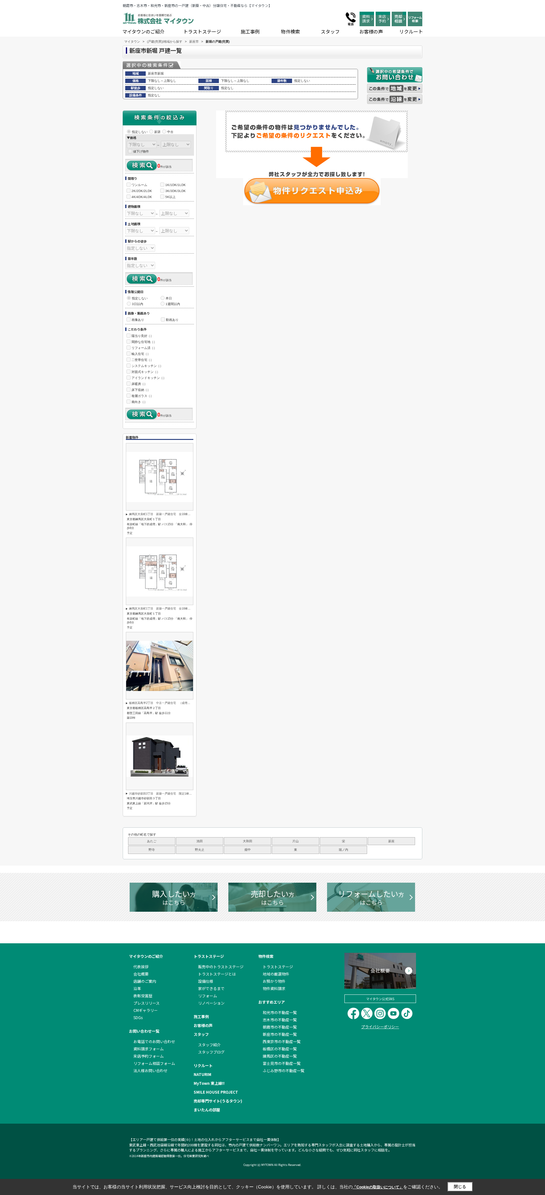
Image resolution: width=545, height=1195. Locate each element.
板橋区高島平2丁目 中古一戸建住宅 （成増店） (161, 703)
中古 (170, 132)
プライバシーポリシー (380, 1026)
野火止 (199, 849)
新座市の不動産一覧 (280, 1034)
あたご (151, 841)
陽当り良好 (142, 336)
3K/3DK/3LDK (175, 191)
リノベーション (211, 1003)
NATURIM (202, 1074)
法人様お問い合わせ (150, 1070)
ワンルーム (139, 185)
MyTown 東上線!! (209, 1083)
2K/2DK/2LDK (142, 191)
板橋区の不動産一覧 (280, 1048)
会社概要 (141, 973)
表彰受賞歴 (142, 995)
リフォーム (207, 995)
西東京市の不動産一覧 (282, 1041)
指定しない (140, 132)
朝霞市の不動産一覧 (280, 1027)
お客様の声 (371, 31)
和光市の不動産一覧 (280, 1012)
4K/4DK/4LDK (142, 197)
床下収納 (140, 390)
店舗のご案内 (144, 981)
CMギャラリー (145, 1010)
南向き (138, 402)
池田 (199, 841)
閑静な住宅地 (143, 342)
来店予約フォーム (148, 1056)
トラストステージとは (217, 973)
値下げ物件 (141, 151)
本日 (169, 298)
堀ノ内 (343, 849)
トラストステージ (202, 31)
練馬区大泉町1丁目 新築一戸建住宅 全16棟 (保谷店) (165, 514)
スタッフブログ (211, 1051)
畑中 (247, 849)
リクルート (411, 31)
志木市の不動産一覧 (280, 1019)
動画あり (172, 319)
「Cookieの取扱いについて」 (378, 1187)
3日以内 (137, 304)
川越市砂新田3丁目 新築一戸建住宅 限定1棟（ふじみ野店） (169, 793)
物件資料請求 (274, 988)
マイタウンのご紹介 (143, 31)
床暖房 (138, 384)
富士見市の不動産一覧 (282, 1063)
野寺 (152, 849)
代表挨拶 (141, 966)
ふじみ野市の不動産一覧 (283, 1070)
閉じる (460, 1186)
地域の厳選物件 (276, 973)
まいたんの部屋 (207, 1109)
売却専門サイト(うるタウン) (218, 1100)
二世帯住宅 (142, 360)
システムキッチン (146, 366)
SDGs (138, 1017)
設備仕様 (205, 981)
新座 (391, 841)
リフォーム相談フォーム (154, 1063)
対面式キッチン (145, 372)
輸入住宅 (140, 354)
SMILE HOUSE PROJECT (216, 1092)
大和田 (247, 841)
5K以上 (170, 197)
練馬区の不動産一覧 (280, 1056)
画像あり (138, 319)
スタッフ (330, 31)
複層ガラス (142, 396)
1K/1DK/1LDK (175, 185)
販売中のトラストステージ (220, 966)
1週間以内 (173, 304)
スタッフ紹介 (209, 1044)
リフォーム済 (143, 348)
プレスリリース (146, 1003)
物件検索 (290, 31)
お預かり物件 (274, 981)
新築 (157, 132)
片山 (295, 841)
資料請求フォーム (148, 1048)
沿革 (137, 988)
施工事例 (250, 31)
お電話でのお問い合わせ (154, 1041)
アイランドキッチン (148, 378)
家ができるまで (211, 988)
